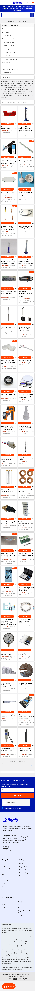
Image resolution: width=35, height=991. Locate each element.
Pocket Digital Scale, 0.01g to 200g (24, 654)
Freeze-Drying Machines (9, 39)
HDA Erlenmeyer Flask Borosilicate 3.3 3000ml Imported (25, 427)
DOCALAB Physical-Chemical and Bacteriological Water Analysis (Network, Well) (8, 622)
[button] (32, 77)
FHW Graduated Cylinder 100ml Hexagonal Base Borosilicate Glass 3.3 (8, 261)
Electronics (22, 876)
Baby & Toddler (23, 867)
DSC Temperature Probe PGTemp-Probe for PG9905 (25, 621)
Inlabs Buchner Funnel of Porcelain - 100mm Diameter (26, 194)
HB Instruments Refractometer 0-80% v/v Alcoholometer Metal (8, 161)
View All (20, 916)
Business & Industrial (25, 870)
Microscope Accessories (9, 59)
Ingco (3, 914)
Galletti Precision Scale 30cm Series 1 (25, 161)
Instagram (21, 952)
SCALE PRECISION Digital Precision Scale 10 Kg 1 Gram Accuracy (25, 396)
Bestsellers (4, 872)
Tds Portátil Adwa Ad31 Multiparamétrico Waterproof (7, 750)
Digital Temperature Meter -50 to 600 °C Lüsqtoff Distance (7, 427)
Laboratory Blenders (8, 42)
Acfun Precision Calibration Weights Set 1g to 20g (8, 684)
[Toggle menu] (2, 2)
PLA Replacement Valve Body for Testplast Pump (8, 127)
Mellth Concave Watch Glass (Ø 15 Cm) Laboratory (8, 194)
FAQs (3, 875)
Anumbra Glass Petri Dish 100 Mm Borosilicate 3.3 (8, 362)
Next (29, 765)
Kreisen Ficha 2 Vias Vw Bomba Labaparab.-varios (8, 459)
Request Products (6, 869)
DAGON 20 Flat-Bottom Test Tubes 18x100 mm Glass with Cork (8, 491)
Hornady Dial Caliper (24, 360)
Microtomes (5, 66)
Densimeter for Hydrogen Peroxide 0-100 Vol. (8, 715)
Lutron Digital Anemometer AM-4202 (8, 588)
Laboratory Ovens (7, 56)
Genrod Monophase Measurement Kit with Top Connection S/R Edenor (25, 329)
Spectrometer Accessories (10, 69)
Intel (2, 902)
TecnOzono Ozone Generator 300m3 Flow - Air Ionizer (25, 523)
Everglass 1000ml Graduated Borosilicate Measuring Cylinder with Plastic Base (25, 129)
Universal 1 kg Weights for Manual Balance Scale (26, 684)
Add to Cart (7, 123)
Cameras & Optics (24, 873)
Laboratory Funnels (8, 49)
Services (4, 878)
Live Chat (4, 884)
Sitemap (4, 890)
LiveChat (5, 848)
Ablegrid (20, 902)
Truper (20, 908)
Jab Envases (5, 908)
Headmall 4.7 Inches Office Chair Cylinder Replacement (24, 750)
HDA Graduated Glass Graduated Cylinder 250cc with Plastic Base (25, 261)
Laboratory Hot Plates (8, 52)
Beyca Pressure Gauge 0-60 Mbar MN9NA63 (8, 654)
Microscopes (6, 62)
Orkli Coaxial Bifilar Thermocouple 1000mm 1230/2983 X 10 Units (8, 227)
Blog (2, 887)
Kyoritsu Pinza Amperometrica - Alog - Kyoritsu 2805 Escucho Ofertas (25, 294)
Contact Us (4, 881)
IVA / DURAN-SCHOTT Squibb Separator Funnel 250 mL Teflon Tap (8, 555)
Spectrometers (6, 72)
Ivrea (2, 911)
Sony (19, 905)
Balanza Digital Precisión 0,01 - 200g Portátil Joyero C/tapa (26, 589)
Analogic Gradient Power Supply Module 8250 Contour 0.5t (8, 293)
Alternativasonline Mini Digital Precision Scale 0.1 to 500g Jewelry (26, 716)
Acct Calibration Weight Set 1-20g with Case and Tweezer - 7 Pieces (25, 555)
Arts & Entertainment (25, 864)
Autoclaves (5, 29)
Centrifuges (5, 32)
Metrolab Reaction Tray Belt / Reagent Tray (25, 227)
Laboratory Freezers (8, 45)
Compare (15, 124)
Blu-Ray (3, 905)
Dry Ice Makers (6, 35)
